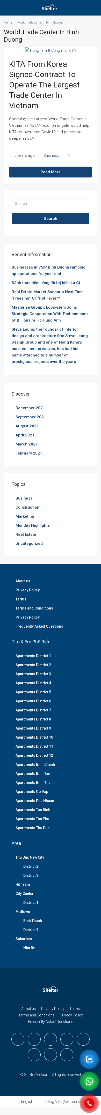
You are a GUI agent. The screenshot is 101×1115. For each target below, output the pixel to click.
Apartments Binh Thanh (35, 782)
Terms (21, 599)
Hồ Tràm (23, 884)
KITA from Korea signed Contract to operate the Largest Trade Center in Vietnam (44, 85)
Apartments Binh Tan (33, 773)
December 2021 (30, 408)
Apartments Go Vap (32, 792)
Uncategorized (29, 543)
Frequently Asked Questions (39, 626)
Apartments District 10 (34, 737)
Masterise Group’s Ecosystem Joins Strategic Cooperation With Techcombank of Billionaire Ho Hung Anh (50, 314)
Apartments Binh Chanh (35, 764)
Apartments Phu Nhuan (35, 801)
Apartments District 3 (33, 674)
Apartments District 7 (33, 710)
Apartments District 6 (33, 701)
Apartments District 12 (34, 755)
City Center (25, 893)
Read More (50, 172)
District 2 (30, 866)
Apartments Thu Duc (32, 828)
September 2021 (31, 417)
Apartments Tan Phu (32, 819)
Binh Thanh (32, 921)
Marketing (25, 516)
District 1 (30, 903)
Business (51, 155)
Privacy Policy (28, 590)
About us (23, 581)
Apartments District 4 (33, 683)
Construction (27, 507)
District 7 (30, 930)
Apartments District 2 (33, 665)
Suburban (24, 939)
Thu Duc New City (30, 857)
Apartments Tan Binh (33, 810)
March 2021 (27, 444)
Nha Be (29, 948)
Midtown (23, 912)
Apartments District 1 (33, 656)
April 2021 (25, 435)
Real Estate (26, 534)
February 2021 (29, 453)
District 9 (30, 875)
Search (50, 218)
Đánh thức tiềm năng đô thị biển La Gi (46, 282)
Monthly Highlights (33, 525)
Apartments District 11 (34, 746)
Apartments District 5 (33, 692)
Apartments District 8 (33, 719)
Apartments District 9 (33, 728)
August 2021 (27, 426)
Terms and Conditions (34, 608)
